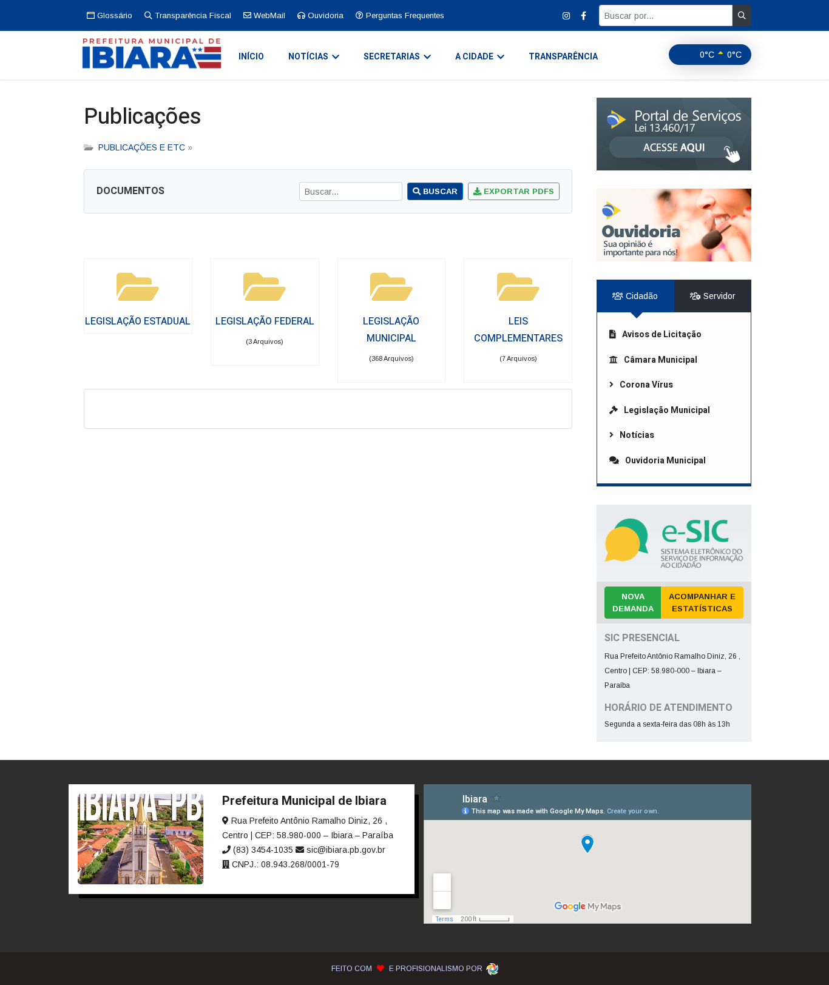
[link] (673, 134)
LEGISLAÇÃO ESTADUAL (138, 321)
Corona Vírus (646, 384)
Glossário (113, 15)
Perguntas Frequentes (404, 15)
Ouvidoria (324, 15)
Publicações (142, 117)
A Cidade (474, 56)
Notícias (308, 56)
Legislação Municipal (667, 410)
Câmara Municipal (660, 360)
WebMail (268, 15)
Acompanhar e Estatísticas (702, 602)
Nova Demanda (633, 602)
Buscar (439, 191)
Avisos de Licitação (662, 334)
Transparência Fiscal (191, 15)
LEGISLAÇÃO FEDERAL (264, 321)
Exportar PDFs (517, 191)
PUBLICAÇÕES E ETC (141, 147)
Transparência (563, 56)
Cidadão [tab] (640, 296)
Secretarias (392, 56)
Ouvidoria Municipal (665, 460)
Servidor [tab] (718, 296)
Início (251, 56)
